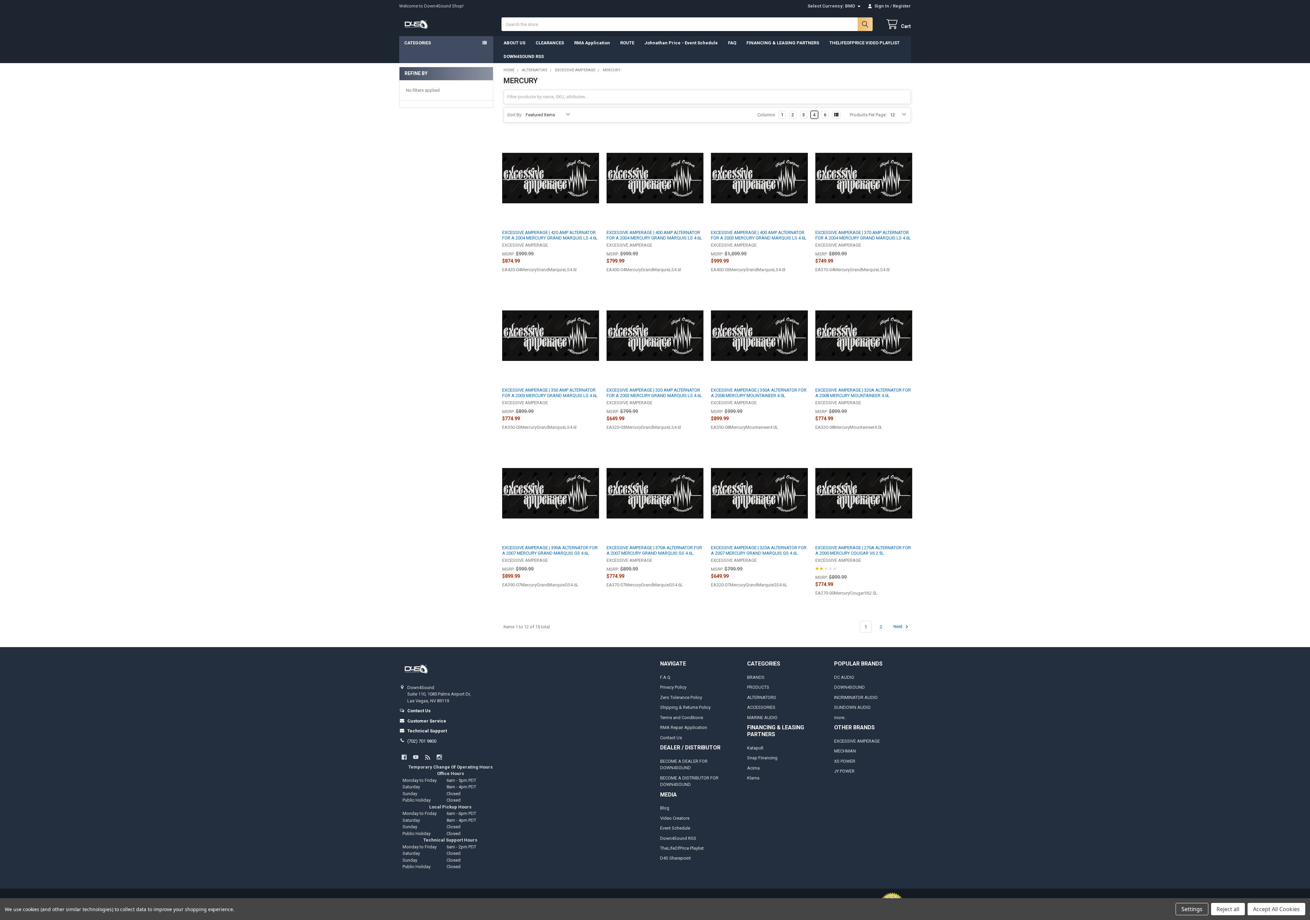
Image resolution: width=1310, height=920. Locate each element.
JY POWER (844, 771)
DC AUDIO (844, 677)
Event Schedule (675, 828)
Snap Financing (762, 757)
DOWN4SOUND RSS (524, 56)
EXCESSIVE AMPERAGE (857, 741)
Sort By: (514, 114)
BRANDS (756, 677)
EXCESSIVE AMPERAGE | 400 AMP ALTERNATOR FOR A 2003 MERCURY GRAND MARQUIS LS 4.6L (758, 235)
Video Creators (674, 818)
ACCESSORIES (761, 707)
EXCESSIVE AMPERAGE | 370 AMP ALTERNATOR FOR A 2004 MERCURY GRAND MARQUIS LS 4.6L (863, 235)
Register (902, 6)
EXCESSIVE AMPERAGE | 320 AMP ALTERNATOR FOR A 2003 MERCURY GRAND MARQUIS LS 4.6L (654, 393)
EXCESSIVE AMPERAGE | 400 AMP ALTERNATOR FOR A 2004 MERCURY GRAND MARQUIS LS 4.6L (654, 235)
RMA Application (592, 42)
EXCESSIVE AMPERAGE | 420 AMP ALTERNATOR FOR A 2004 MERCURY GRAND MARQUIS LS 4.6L (550, 235)
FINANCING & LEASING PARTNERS (782, 42)
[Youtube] (416, 757)
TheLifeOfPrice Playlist (682, 848)
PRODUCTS (758, 687)
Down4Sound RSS (678, 838)
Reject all (1228, 909)
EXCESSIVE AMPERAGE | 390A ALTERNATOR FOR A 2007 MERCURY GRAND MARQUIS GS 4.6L (550, 550)
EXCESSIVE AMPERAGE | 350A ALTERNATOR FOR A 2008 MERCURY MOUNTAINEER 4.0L (758, 393)
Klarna (753, 777)
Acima (753, 768)
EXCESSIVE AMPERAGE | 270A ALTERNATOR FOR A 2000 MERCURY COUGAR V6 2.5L (863, 550)
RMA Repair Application (683, 727)
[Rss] (428, 757)
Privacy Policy (673, 687)
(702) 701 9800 (421, 741)
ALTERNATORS (761, 697)
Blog (664, 808)
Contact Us (671, 737)
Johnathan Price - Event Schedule (681, 42)
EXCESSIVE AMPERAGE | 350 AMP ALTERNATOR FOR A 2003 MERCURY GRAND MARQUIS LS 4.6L (550, 393)
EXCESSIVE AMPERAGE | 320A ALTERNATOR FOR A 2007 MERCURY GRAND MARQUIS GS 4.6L (758, 550)
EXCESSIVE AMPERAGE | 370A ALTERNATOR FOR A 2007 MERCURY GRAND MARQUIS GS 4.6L (654, 550)
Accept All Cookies (1276, 909)
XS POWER (844, 761)
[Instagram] (439, 757)
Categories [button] (417, 42)
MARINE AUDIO (762, 717)
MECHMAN (845, 751)
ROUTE (627, 42)
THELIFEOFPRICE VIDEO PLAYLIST (864, 42)
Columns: (766, 114)
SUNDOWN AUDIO (852, 707)
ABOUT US (514, 42)
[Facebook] (404, 757)
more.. (840, 717)
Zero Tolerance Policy (681, 697)
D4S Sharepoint (675, 858)
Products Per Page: (868, 114)
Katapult (755, 747)
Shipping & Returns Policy (685, 707)
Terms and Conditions (681, 717)
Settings (1192, 909)
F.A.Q (665, 677)
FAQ (732, 42)
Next (898, 626)
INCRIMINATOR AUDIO (856, 697)
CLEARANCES (550, 42)
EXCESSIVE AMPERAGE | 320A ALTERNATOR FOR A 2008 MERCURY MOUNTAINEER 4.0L (863, 393)
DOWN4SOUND (849, 687)
